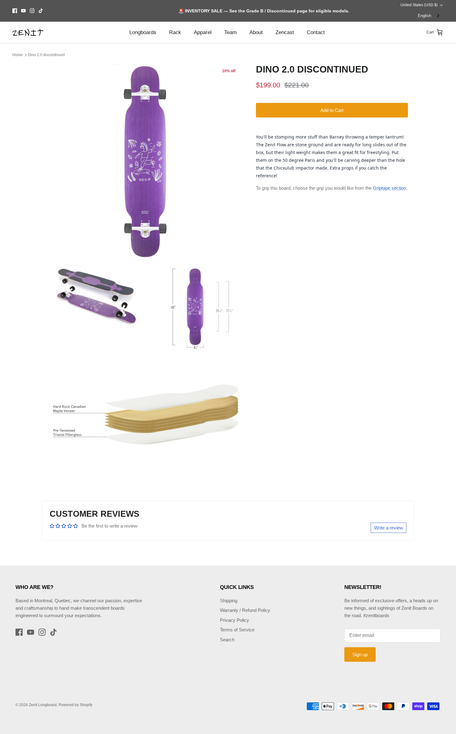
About (256, 32)
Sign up (360, 654)
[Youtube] (23, 10)
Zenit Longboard (43, 705)
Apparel (203, 32)
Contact (316, 32)
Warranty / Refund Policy (245, 610)
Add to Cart (331, 110)
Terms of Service (237, 629)
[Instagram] (32, 10)
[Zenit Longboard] (27, 32)
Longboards (142, 32)
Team (230, 32)
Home (17, 55)
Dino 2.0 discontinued (46, 55)
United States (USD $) (419, 5)
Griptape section (389, 188)
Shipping (228, 600)
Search (227, 639)
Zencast (284, 32)
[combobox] (429, 16)
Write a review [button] (388, 527)
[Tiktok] (40, 10)
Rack (175, 32)
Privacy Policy (234, 620)
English (424, 15)
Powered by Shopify (75, 705)
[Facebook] (14, 10)
